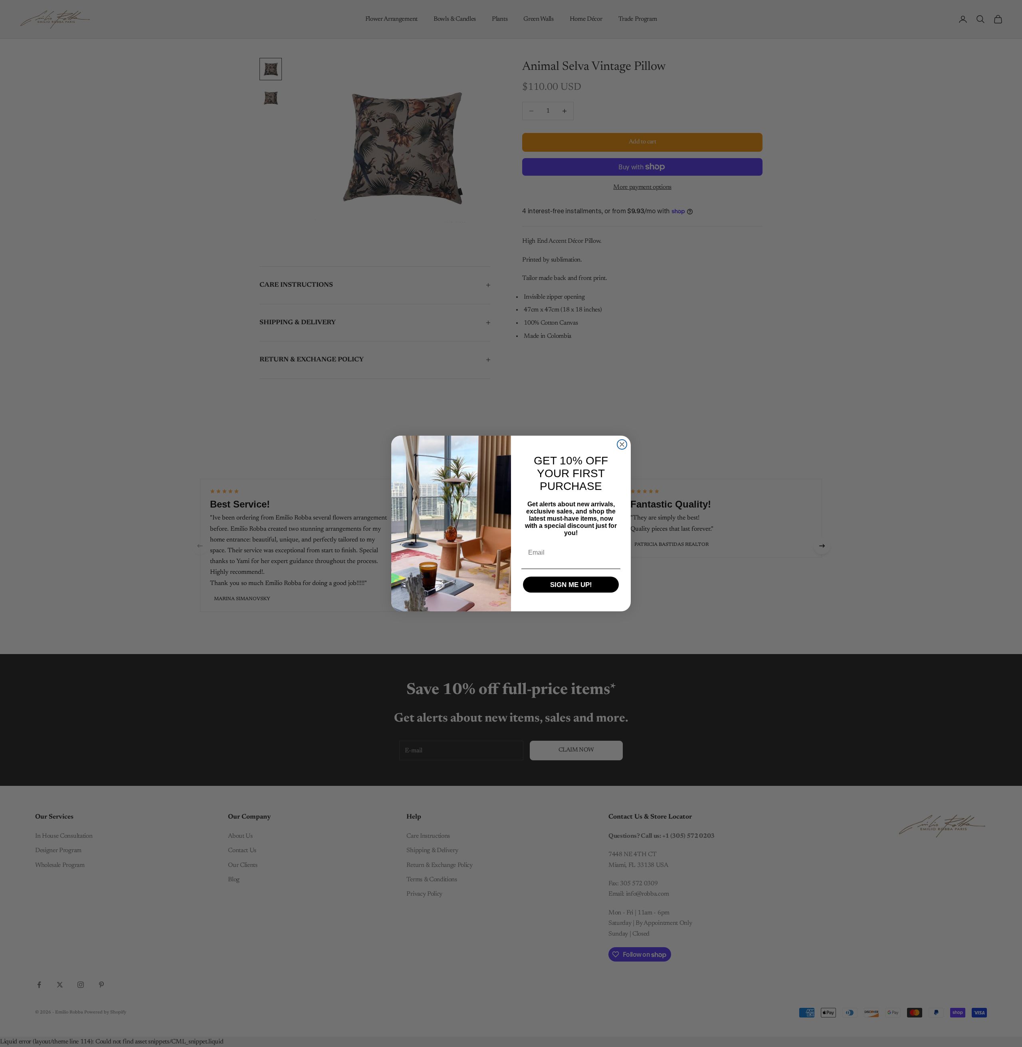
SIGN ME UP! (571, 585)
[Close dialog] (622, 444)
